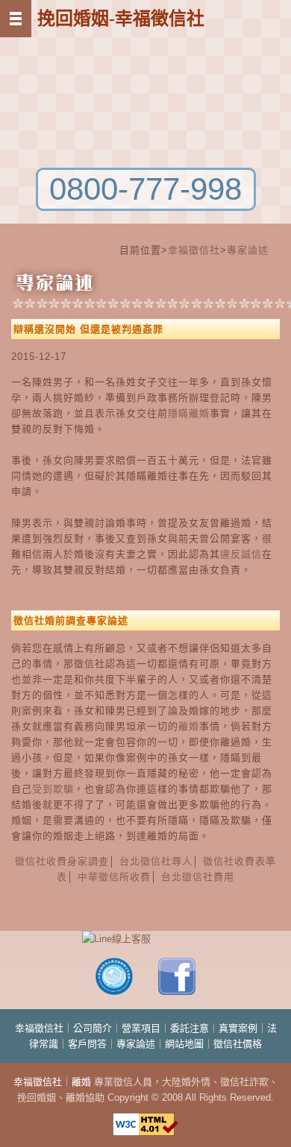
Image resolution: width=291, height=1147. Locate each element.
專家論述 (248, 250)
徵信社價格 (237, 1043)
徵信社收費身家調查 (62, 861)
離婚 (188, 726)
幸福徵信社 (194, 250)
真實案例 (238, 1028)
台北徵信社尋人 (156, 861)
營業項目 (141, 1028)
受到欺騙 (53, 788)
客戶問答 (87, 1043)
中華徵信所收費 (114, 876)
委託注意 (189, 1028)
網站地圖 (184, 1043)
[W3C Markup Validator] (145, 1117)
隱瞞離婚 (189, 413)
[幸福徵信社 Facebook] (176, 991)
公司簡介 (92, 1028)
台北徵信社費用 (197, 876)
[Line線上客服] (145, 939)
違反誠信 (241, 554)
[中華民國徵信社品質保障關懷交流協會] (114, 991)
